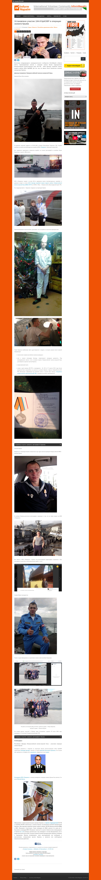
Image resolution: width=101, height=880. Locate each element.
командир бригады (25, 750)
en (27, 31)
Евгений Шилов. (21, 779)
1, (20, 831)
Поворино (43, 147)
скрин (47, 752)
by (20, 31)
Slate (84, 52)
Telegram (78, 52)
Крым (29, 27)
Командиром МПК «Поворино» (21, 777)
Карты (49, 16)
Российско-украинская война (45, 27)
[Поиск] (83, 59)
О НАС (65, 16)
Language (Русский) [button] (18, 1)
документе (33, 752)
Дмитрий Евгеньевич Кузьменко (48, 750)
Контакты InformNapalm (35, 877)
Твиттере (41, 854)
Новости (34, 27)
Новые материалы (28, 16)
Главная (18, 16)
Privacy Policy (23, 877)
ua (24, 31)
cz (22, 31)
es (17, 31)
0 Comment (25, 27)
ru (15, 31)
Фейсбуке (36, 854)
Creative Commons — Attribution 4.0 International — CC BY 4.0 (38, 849)
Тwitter (73, 52)
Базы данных (40, 16)
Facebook (66, 52)
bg (29, 31)
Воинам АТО (57, 16)
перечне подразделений (51, 822)
